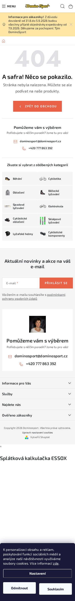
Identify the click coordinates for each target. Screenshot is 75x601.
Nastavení (37, 573)
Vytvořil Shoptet (40, 437)
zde (56, 563)
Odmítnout (19, 588)
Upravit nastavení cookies (37, 432)
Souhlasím (56, 589)
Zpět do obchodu (41, 106)
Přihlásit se (56, 283)
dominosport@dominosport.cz (40, 141)
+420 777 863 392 (41, 148)
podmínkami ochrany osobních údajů (33, 297)
